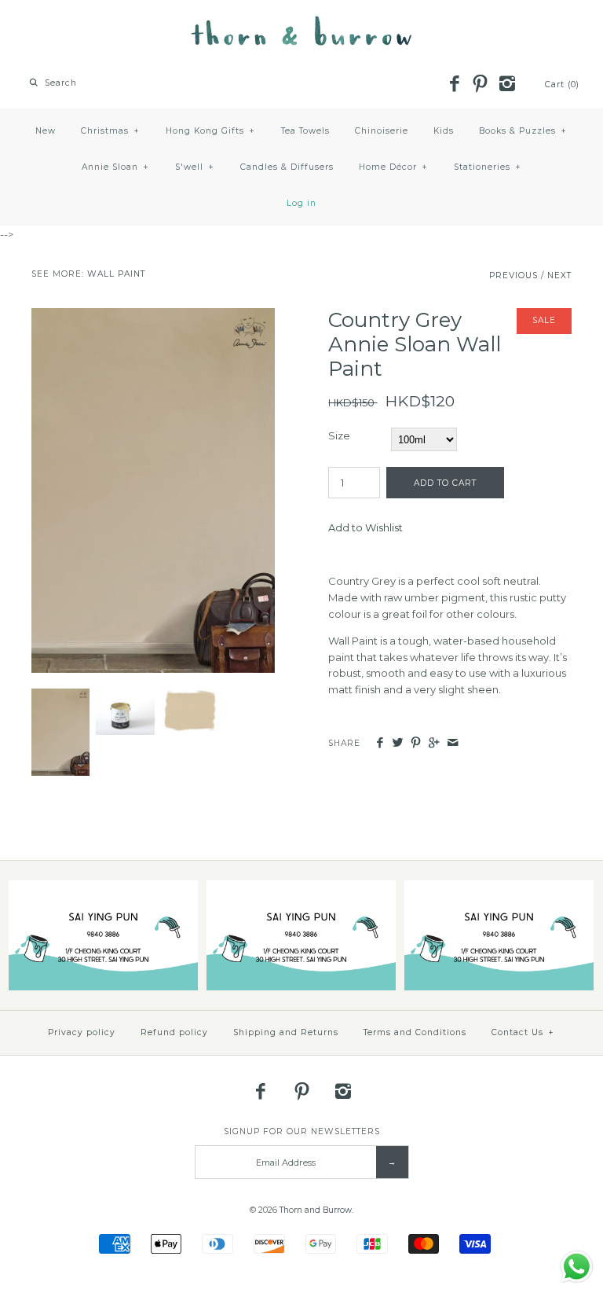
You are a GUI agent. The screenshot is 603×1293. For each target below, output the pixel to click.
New (45, 131)
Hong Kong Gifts (210, 131)
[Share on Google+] (433, 743)
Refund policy (174, 1032)
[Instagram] (506, 85)
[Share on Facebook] (378, 743)
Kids (443, 131)
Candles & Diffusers (287, 167)
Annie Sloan (115, 167)
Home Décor (393, 167)
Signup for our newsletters (302, 1131)
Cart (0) (562, 84)
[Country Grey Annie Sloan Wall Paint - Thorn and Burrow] (153, 316)
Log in (301, 203)
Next (559, 275)
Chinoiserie (381, 131)
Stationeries (487, 167)
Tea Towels (305, 131)
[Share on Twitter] (397, 743)
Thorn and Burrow (316, 1210)
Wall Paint (116, 274)
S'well (194, 167)
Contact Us (523, 1032)
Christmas (110, 131)
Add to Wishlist (365, 527)
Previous (513, 275)
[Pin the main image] (415, 743)
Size (339, 435)
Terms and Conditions (415, 1032)
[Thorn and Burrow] (301, 23)
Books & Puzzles (523, 131)
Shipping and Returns (285, 1032)
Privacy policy (81, 1032)
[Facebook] (454, 85)
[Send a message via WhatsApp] (576, 1266)
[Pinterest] (480, 85)
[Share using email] (452, 743)
